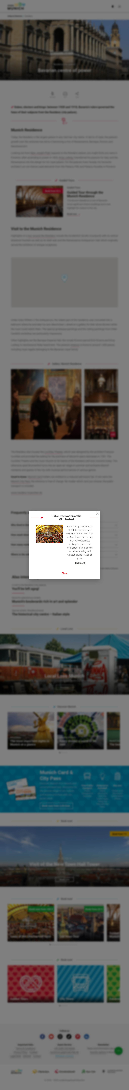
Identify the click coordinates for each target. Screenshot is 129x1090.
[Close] (97, 513)
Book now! (79, 563)
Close (64, 573)
